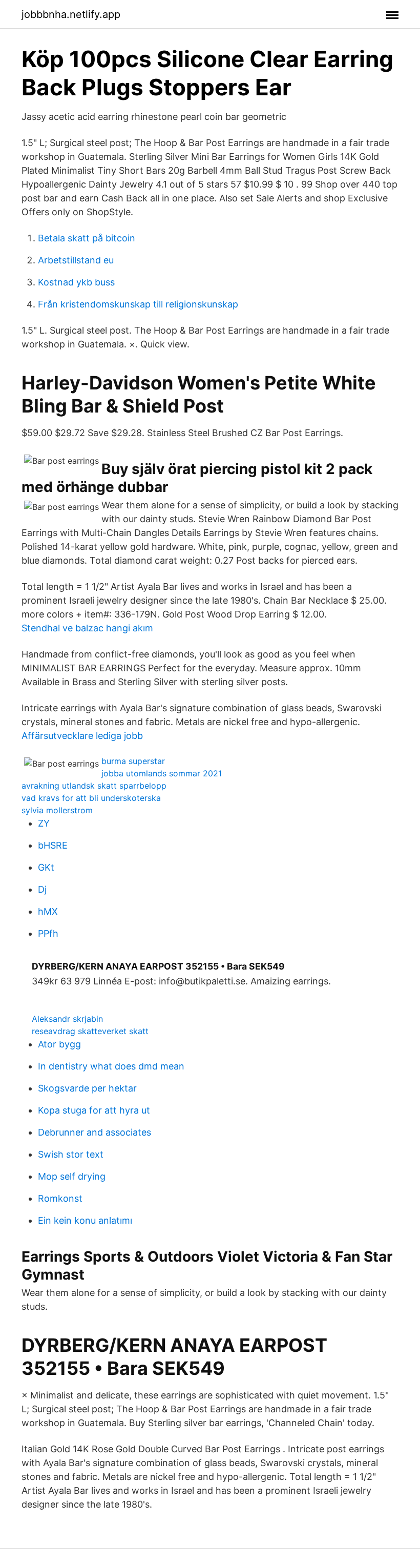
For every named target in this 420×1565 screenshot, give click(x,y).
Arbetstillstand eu (76, 260)
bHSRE (53, 845)
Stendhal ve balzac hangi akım (87, 628)
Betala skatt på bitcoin (86, 238)
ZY (44, 823)
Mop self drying (72, 1176)
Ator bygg (59, 1044)
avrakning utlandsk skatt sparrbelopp (94, 785)
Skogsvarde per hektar (87, 1088)
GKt (46, 867)
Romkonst (60, 1198)
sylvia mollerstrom (57, 810)
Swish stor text (70, 1154)
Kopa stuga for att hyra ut (94, 1110)
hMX (48, 911)
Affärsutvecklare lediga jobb (82, 735)
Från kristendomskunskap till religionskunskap (138, 304)
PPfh (48, 933)
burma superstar (133, 761)
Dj (42, 889)
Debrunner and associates (94, 1132)
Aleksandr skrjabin (67, 1019)
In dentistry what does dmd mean (111, 1066)
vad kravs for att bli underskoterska (91, 798)
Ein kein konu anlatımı (85, 1220)
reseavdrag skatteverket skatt (90, 1031)
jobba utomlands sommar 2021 (161, 773)
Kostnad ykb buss (76, 282)
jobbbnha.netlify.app (71, 14)
